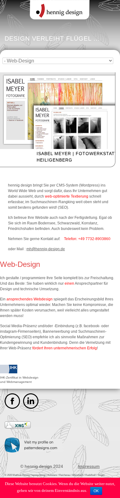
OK (96, 491)
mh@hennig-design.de (45, 249)
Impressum (89, 466)
